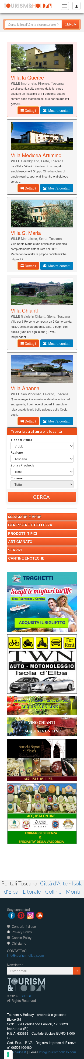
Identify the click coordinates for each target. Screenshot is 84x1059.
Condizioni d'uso (24, 926)
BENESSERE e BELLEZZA (30, 525)
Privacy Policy (22, 932)
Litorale (32, 891)
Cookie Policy (22, 937)
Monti (73, 891)
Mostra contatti (58, 110)
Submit (76, 971)
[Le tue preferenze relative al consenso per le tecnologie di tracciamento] (8, 1054)
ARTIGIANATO (20, 542)
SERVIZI (15, 550)
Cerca (70, 24)
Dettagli (30, 110)
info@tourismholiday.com (25, 955)
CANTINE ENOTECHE (26, 558)
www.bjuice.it (16, 1052)
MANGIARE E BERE (25, 517)
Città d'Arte (54, 883)
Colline (53, 891)
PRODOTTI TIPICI (22, 533)
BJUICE (26, 995)
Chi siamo (19, 943)
